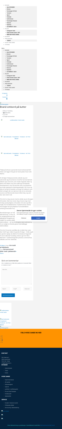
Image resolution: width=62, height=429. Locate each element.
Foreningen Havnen (12, 21)
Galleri (7, 28)
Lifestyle (9, 17)
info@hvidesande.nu (6, 363)
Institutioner (10, 19)
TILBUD (9, 85)
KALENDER (7, 81)
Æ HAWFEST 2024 (11, 26)
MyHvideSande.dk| (45, 425)
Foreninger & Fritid (12, 11)
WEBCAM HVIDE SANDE (13, 34)
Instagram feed (11, 30)
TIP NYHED (7, 44)
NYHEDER (7, 5)
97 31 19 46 (6, 361)
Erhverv (9, 9)
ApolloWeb (37, 425)
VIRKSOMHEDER (8, 38)
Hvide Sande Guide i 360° (13, 32)
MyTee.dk (52, 425)
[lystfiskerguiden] (4, 103)
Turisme (9, 13)
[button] (19, 48)
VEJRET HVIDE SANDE (10, 42)
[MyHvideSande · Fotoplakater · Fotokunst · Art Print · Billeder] (16, 143)
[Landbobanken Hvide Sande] (16, 126)
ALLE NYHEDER (11, 7)
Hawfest (9, 24)
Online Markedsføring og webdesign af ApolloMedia (20, 425)
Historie (9, 22)
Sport (8, 15)
